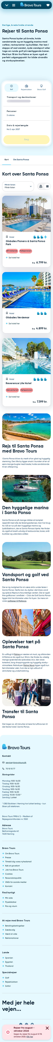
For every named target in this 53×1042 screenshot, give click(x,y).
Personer (11, 111)
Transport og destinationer (21, 97)
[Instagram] (26, 1024)
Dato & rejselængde (17, 126)
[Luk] (47, 1028)
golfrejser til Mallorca (17, 601)
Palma (17, 654)
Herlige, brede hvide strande (17, 25)
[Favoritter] (48, 5)
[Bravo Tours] (16, 747)
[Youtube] (32, 1024)
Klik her (29, 1036)
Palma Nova (28, 665)
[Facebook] (21, 1024)
